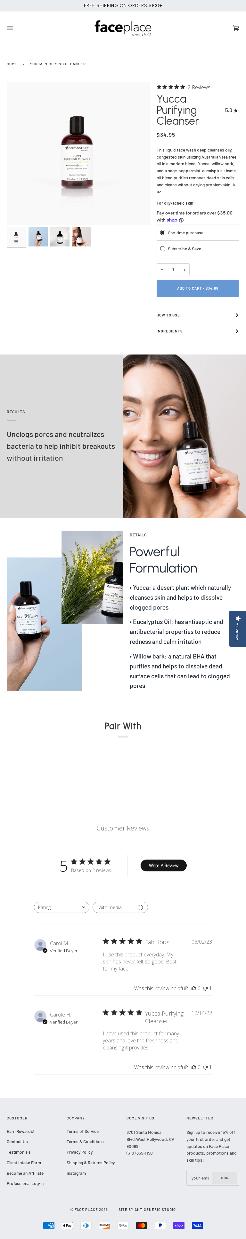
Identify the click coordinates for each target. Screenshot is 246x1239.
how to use (168, 315)
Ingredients (170, 331)
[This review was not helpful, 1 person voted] (205, 988)
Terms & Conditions (85, 1141)
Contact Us (17, 1141)
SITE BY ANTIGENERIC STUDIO (147, 1209)
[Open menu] (16, 28)
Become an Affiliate (25, 1173)
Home (12, 64)
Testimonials (19, 1152)
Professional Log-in (25, 1183)
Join (224, 1178)
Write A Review (163, 865)
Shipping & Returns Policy (91, 1162)
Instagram (76, 1173)
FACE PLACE (86, 1209)
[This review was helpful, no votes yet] (194, 988)
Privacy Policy (80, 1152)
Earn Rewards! (20, 1131)
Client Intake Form (24, 1162)
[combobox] (61, 907)
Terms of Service (83, 1131)
